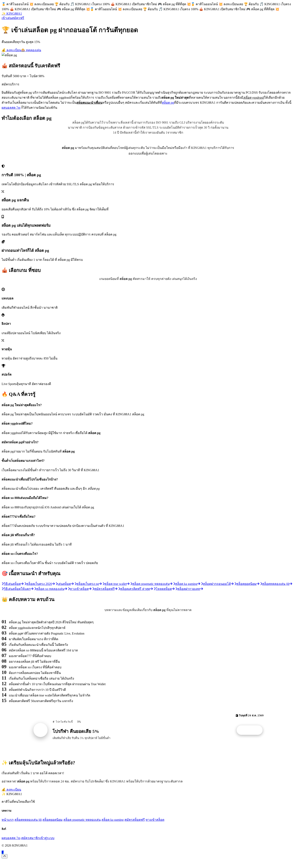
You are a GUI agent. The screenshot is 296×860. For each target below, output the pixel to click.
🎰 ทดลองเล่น (31, 50)
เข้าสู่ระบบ (47, 838)
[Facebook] (3, 852)
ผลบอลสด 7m (11, 107)
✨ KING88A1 (12, 13)
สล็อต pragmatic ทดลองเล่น (82, 819)
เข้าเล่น (7, 18)
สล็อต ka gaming (112, 819)
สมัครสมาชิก (30, 838)
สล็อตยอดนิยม (52, 819)
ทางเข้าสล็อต (155, 819)
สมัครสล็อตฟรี (134, 819)
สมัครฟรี (18, 18)
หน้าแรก (8, 819)
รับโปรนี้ (251, 730)
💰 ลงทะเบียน (11, 50)
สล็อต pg (168, 102)
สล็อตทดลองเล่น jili (28, 819)
